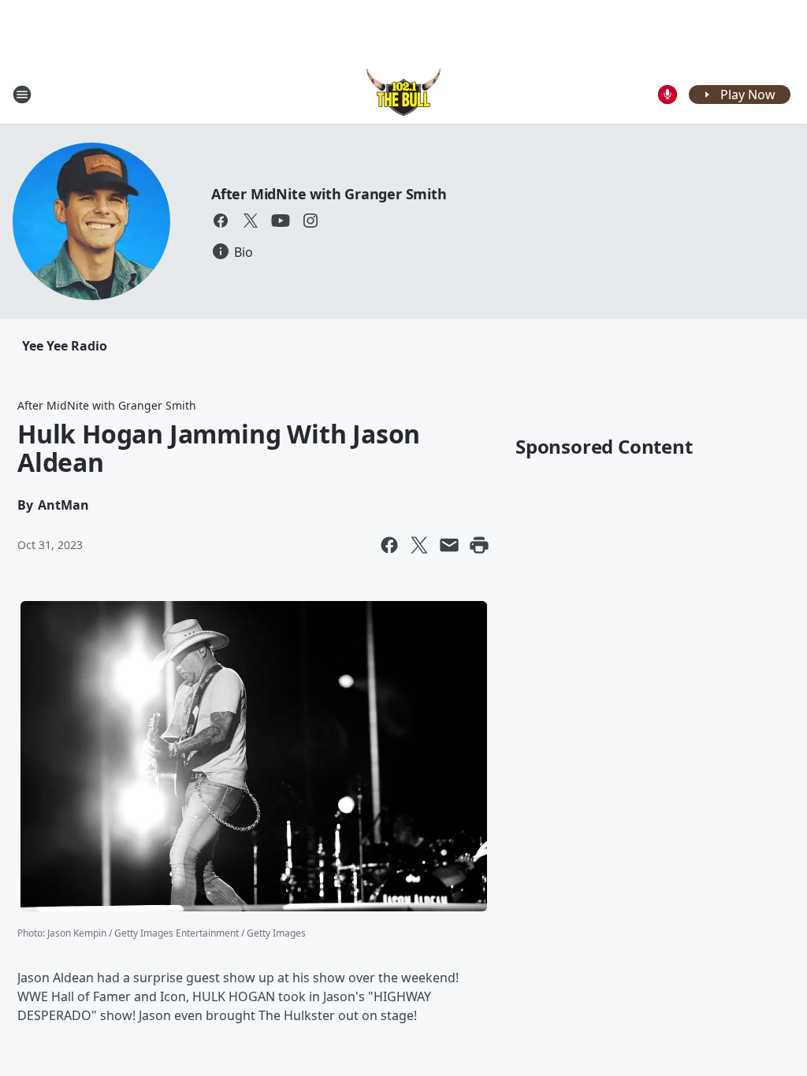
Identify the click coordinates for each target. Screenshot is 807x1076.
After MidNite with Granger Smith (329, 193)
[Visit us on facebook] (220, 220)
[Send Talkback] (667, 94)
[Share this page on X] (419, 545)
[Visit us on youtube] (280, 220)
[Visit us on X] (250, 220)
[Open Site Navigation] (22, 94)
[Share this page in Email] (449, 545)
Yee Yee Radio (64, 345)
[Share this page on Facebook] (389, 545)
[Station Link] (403, 94)
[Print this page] (479, 545)
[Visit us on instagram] (310, 220)
